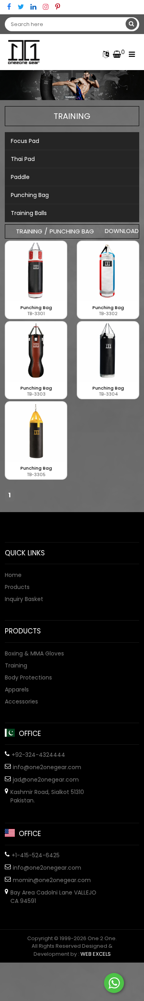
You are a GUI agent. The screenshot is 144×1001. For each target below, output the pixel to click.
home (13, 575)
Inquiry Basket (24, 599)
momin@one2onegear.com (52, 880)
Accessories (21, 701)
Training (16, 665)
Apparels (17, 689)
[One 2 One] (27, 52)
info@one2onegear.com (47, 767)
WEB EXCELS (95, 954)
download (122, 231)
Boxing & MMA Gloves (34, 653)
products (17, 587)
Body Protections (28, 677)
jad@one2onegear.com (46, 780)
